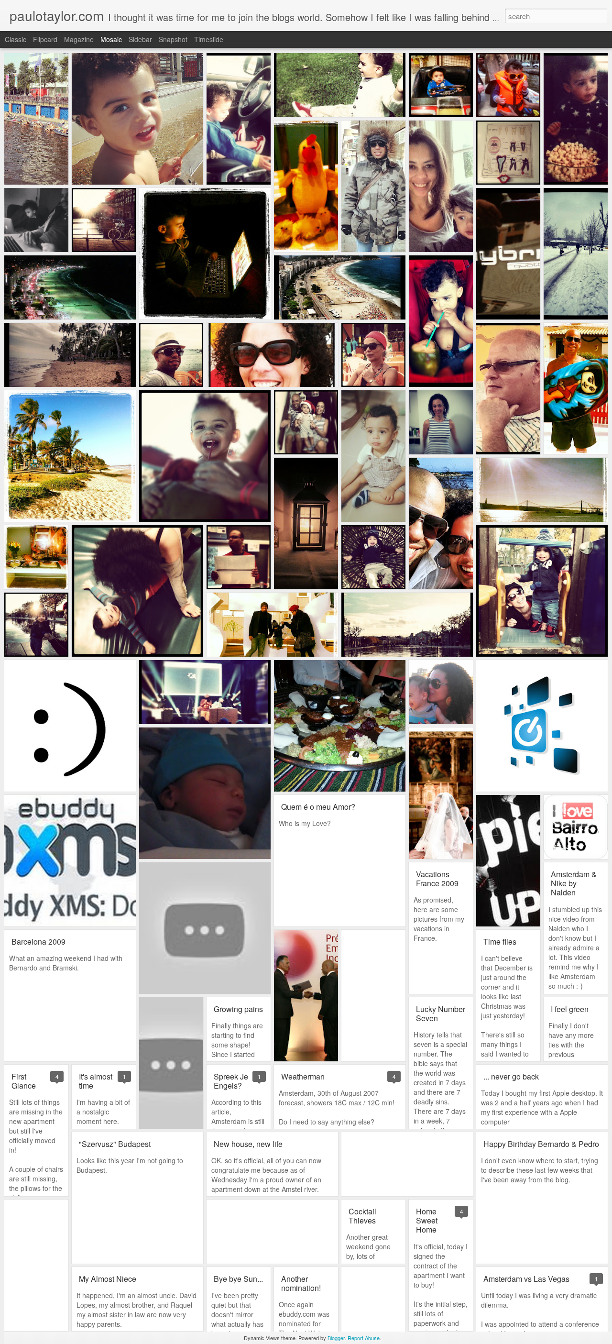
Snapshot (173, 39)
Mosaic (111, 39)
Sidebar (140, 39)
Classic (15, 39)
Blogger (336, 1338)
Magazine (79, 39)
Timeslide (208, 39)
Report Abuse (364, 1338)
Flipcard (45, 39)
